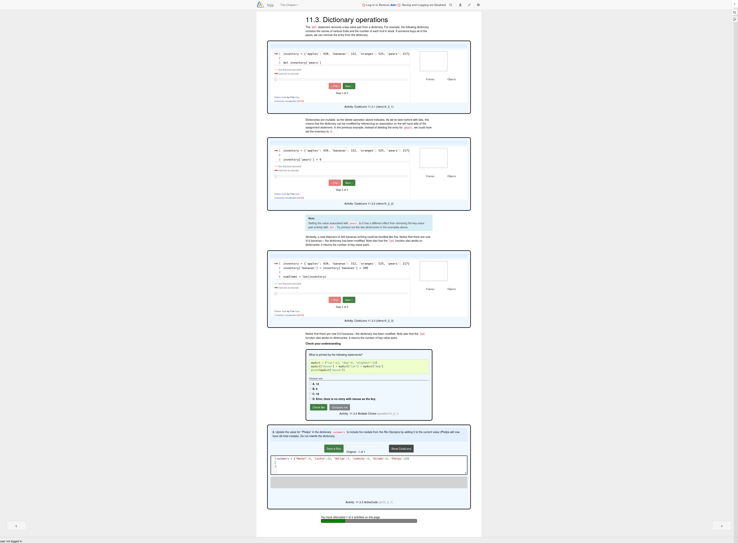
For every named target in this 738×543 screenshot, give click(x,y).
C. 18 (315, 394)
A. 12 (315, 384)
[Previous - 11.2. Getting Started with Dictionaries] (16, 526)
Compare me (340, 407)
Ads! (393, 5)
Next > (349, 86)
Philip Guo (294, 97)
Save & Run (334, 449)
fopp (270, 4)
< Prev (335, 86)
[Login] (260, 4)
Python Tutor (280, 97)
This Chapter (288, 5)
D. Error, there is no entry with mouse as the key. (344, 399)
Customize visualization (285, 101)
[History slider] (348, 446)
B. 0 (314, 389)
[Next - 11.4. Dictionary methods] (721, 526)
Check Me (318, 407)
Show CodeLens (401, 449)
